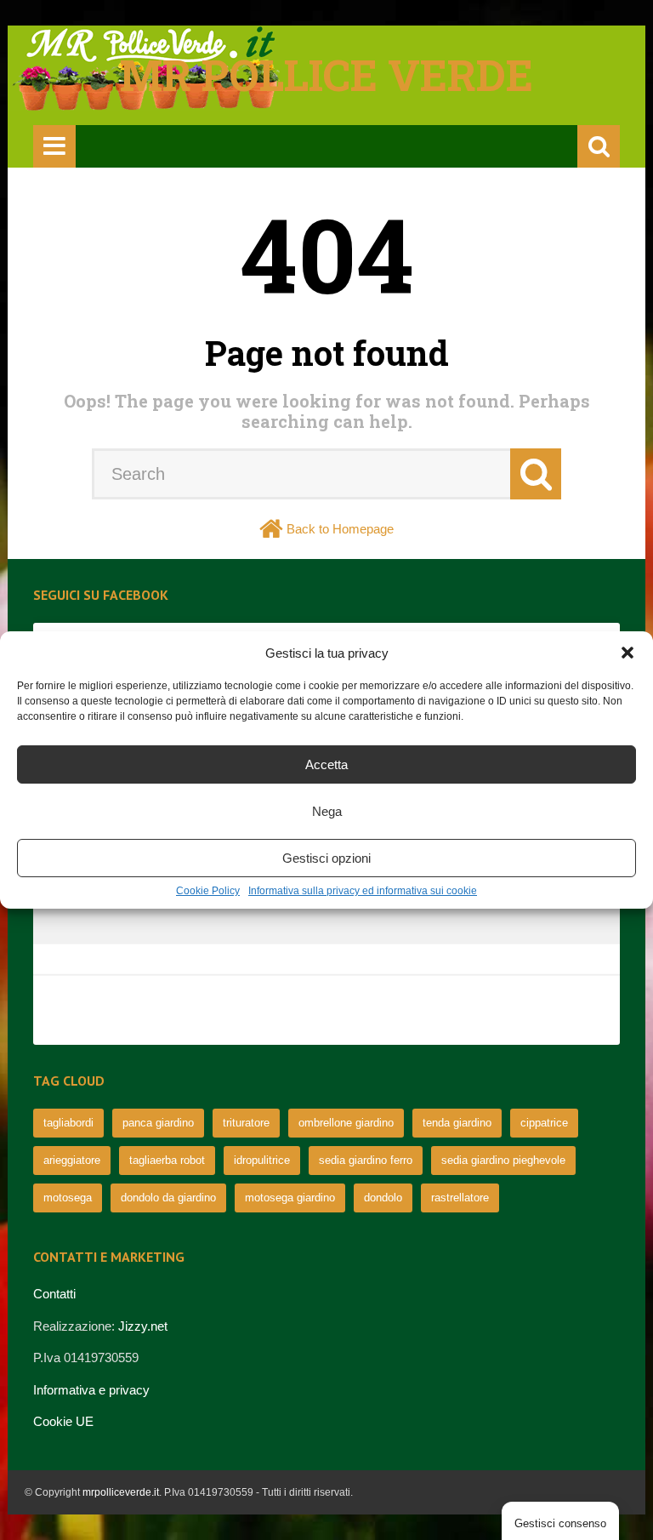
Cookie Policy (208, 891)
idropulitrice (262, 1160)
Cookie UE (63, 1421)
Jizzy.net (143, 1326)
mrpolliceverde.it (120, 1492)
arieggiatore (71, 1160)
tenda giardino (457, 1122)
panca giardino (158, 1122)
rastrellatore (460, 1197)
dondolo (383, 1197)
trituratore (246, 1122)
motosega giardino (290, 1197)
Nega (327, 811)
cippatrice (544, 1122)
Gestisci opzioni (326, 858)
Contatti (54, 1293)
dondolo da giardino (168, 1197)
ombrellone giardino (346, 1122)
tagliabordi (68, 1122)
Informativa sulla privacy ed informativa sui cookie (362, 891)
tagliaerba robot (167, 1160)
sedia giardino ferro (365, 1160)
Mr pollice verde (326, 75)
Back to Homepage (340, 529)
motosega (67, 1197)
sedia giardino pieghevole (503, 1160)
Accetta (326, 764)
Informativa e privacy (91, 1390)
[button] (627, 652)
